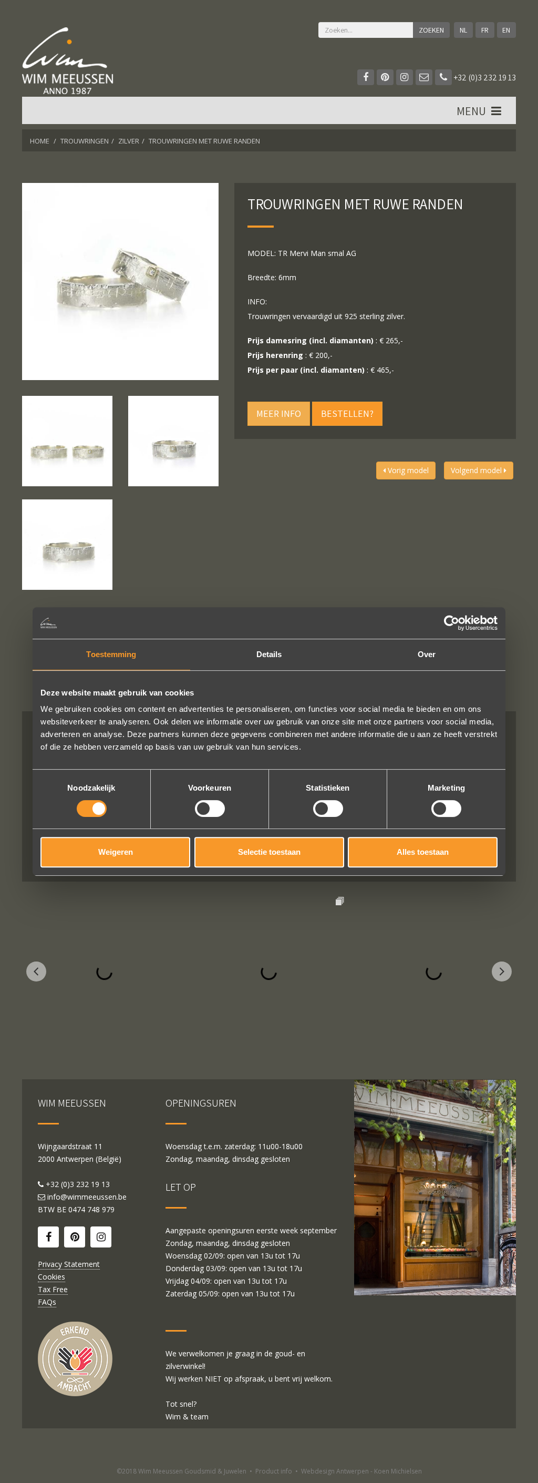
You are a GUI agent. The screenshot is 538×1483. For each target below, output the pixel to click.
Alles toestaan (423, 851)
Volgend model (477, 470)
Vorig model (407, 470)
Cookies (51, 1277)
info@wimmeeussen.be (87, 1197)
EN (506, 30)
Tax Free (53, 1289)
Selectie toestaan (269, 851)
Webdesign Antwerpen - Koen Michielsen (361, 1471)
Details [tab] (269, 654)
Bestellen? (347, 413)
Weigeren (115, 851)
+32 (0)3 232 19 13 (484, 77)
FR (485, 30)
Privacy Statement (69, 1264)
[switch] (210, 808)
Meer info (278, 413)
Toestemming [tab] (111, 654)
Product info (273, 1471)
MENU (472, 111)
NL (463, 30)
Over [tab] (427, 654)
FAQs (47, 1302)
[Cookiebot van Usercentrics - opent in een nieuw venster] (452, 623)
